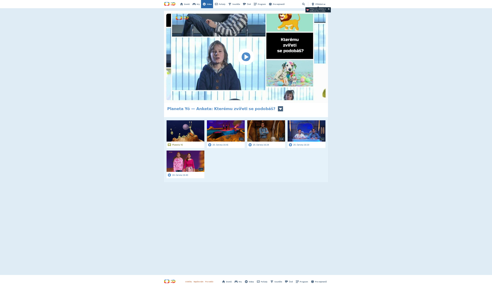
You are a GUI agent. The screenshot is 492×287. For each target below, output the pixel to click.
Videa (209, 4)
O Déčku (188, 281)
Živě (249, 4)
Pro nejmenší (279, 4)
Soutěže (236, 4)
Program (262, 4)
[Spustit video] (246, 57)
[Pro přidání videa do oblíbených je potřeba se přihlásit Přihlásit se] (280, 108)
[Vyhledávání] (303, 4)
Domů (187, 4)
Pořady (222, 4)
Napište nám (198, 281)
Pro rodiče (209, 281)
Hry (198, 4)
